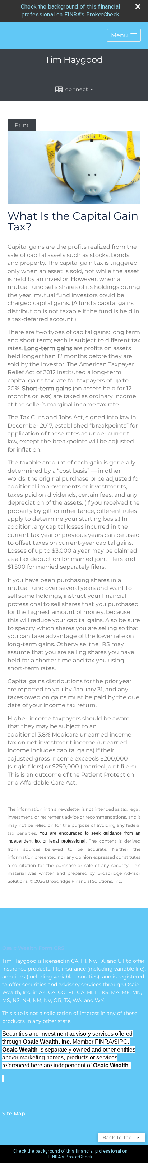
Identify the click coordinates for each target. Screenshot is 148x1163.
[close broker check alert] (138, 6)
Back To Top (118, 1137)
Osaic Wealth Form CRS (33, 948)
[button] (124, 35)
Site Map (13, 1113)
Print (22, 125)
